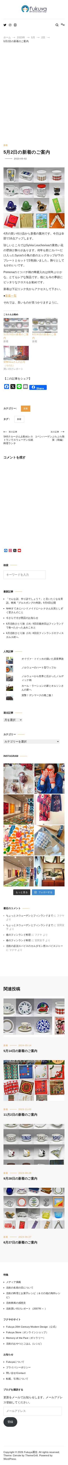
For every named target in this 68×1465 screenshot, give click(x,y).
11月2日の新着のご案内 (20, 1114)
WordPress (9, 1458)
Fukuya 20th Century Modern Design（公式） (32, 1326)
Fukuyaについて (15, 1361)
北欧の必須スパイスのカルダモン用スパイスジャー (34, 946)
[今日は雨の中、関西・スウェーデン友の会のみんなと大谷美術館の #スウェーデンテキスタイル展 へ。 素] (18, 871)
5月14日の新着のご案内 (20, 1051)
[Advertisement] (34, 95)
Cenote (17, 1455)
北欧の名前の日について (19, 1287)
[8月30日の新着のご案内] (45, 325)
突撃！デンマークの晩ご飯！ (38, 695)
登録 (10, 1421)
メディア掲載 (13, 1282)
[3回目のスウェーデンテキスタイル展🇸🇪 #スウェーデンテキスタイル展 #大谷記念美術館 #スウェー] (18, 809)
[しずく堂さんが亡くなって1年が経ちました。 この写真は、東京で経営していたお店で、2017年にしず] (49, 778)
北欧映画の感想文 (16, 1302)
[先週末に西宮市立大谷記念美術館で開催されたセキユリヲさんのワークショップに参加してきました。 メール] (18, 840)
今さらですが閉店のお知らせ (22, 617)
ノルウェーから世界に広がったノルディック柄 (43, 678)
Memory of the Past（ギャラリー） (26, 1338)
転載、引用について (17, 1378)
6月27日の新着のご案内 (20, 1242)
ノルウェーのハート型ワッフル (39, 667)
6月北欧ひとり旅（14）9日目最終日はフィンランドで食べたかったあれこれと (35, 625)
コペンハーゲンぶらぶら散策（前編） (50, 436)
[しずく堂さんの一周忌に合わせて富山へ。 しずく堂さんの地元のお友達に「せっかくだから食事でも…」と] (18, 778)
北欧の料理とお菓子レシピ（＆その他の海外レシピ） (33, 1295)
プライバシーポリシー (18, 1367)
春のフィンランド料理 (18, 934)
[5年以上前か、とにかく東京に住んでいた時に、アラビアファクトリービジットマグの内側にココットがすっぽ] (49, 840)
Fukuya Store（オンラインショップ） (27, 1332)
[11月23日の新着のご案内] (16, 325)
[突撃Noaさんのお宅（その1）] (16, 353)
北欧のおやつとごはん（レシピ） (24, 1343)
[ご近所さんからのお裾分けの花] (49, 871)
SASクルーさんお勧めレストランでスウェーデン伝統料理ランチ (18, 438)
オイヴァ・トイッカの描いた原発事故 (43, 658)
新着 (5, 145)
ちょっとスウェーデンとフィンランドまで (29, 915)
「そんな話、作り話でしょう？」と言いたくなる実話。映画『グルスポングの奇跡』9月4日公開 (34, 600)
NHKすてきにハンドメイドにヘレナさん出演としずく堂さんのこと (34, 610)
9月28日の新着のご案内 (20, 1178)
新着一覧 (11, 295)
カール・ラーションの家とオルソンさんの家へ (43, 687)
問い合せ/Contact (15, 1373)
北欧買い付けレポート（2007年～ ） (26, 1308)
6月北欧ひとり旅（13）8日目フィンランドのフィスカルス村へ (35, 635)
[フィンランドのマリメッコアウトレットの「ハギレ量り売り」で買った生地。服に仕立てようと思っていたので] (49, 809)
